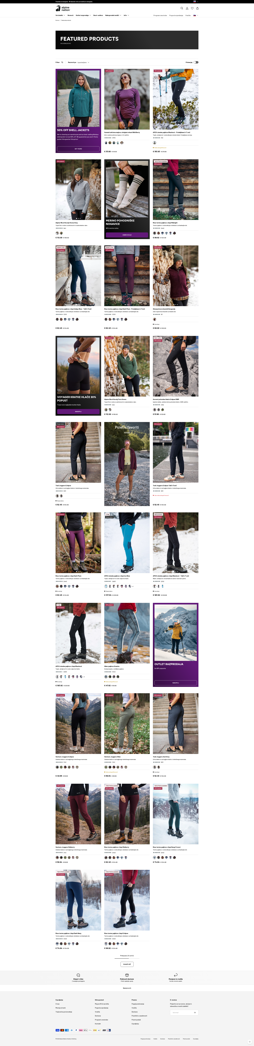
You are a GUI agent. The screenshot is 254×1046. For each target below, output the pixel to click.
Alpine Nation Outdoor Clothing (68, 1038)
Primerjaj (189, 62)
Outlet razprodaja (82, 15)
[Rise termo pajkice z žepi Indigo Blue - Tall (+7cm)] (78, 275)
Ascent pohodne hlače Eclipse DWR (166, 399)
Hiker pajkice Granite (111, 666)
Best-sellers (98, 15)
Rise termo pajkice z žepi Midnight (165, 223)
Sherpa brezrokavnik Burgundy (164, 309)
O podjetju (135, 1024)
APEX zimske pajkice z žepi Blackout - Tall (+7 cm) (171, 576)
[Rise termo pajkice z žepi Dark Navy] (78, 900)
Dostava (98, 1016)
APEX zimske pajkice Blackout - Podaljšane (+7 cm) (171, 132)
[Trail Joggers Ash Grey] (175, 723)
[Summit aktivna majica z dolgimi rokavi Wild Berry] (127, 99)
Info (125, 15)
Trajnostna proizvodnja (64, 1012)
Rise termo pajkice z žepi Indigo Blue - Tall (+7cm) (73, 309)
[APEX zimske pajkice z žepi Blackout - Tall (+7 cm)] (175, 542)
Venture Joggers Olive (112, 757)
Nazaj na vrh (127, 988)
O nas (57, 1004)
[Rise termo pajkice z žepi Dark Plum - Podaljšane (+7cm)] (127, 275)
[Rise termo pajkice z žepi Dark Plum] (78, 542)
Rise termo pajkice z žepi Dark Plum (68, 576)
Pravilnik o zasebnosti (139, 1016)
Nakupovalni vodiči (112, 15)
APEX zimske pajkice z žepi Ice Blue (117, 576)
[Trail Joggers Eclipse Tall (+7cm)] (175, 452)
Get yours (78, 149)
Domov (57, 20)
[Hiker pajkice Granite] (127, 633)
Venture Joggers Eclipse (65, 757)
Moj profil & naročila (102, 1004)
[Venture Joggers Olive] (127, 723)
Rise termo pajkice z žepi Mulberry (116, 847)
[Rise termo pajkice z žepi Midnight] (175, 189)
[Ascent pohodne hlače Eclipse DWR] (175, 366)
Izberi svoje (127, 235)
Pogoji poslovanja (138, 1004)
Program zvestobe (160, 15)
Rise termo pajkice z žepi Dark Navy (68, 933)
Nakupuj (78, 411)
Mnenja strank (61, 1008)
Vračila (187, 15)
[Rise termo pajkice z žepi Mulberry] (127, 814)
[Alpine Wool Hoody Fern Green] (127, 366)
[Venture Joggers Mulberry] (78, 814)
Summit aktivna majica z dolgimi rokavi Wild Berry (122, 132)
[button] (197, 8)
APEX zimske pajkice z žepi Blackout (69, 666)
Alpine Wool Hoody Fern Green (115, 399)
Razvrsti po (72, 62)
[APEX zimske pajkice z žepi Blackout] (78, 633)
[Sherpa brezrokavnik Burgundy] (175, 275)
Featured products (66, 20)
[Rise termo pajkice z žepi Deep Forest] (175, 814)
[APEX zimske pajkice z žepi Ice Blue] (127, 542)
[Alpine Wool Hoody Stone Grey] (78, 189)
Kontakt (98, 1024)
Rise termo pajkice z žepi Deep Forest (167, 847)
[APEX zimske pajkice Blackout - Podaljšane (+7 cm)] (175, 99)
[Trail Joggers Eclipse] (78, 452)
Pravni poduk (136, 1020)
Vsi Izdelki (59, 15)
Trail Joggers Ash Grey (161, 757)
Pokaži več (127, 964)
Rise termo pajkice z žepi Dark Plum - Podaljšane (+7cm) (124, 309)
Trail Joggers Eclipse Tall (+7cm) (165, 485)
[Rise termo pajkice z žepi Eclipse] (127, 900)
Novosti (70, 15)
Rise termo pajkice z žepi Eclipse (116, 933)
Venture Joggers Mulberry (65, 847)
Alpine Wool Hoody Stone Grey (67, 223)
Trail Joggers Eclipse (63, 485)
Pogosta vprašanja (176, 15)
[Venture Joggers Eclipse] (78, 723)
